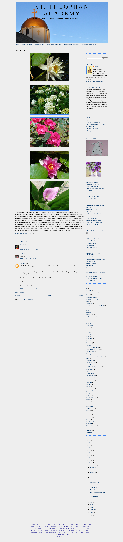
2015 (90, 448)
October (92, 470)
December (93, 465)
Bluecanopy (23, 263)
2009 (90, 463)
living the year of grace (92, 364)
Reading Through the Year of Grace (95, 124)
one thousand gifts (91, 375)
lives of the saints (91, 362)
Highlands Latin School (92, 247)
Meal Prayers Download (92, 186)
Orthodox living (90, 380)
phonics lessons (90, 389)
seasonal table (90, 408)
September (93, 472)
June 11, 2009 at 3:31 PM (28, 288)
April (91, 504)
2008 (90, 515)
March (92, 507)
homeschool (25, 235)
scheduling (33, 235)
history (88, 336)
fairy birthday (90, 325)
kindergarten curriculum (92, 347)
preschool (89, 395)
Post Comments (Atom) (28, 299)
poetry (88, 393)
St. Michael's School (91, 276)
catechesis (89, 303)
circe (87, 310)
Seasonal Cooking (39, 44)
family (88, 327)
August (92, 475)
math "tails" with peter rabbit (93, 367)
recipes (88, 402)
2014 (90, 450)
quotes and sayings (91, 397)
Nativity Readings (91, 373)
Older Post (81, 295)
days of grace (89, 319)
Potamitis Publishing (91, 268)
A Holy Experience (91, 201)
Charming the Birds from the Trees (95, 205)
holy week (89, 338)
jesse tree (88, 345)
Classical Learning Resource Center (95, 259)
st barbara (88, 415)
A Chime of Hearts (91, 198)
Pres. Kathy (23, 254)
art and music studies (91, 293)
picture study (89, 391)
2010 (90, 460)
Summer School (94, 496)
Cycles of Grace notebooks (93, 122)
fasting (88, 332)
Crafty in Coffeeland (91, 209)
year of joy (89, 430)
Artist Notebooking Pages (89, 44)
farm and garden (90, 330)
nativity (88, 371)
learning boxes (90, 354)
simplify (88, 413)
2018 (90, 440)
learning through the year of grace (95, 356)
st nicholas (89, 417)
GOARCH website (91, 261)
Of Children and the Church (93, 214)
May (91, 502)
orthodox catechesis (91, 378)
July (91, 477)
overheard (89, 382)
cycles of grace (90, 317)
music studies (89, 369)
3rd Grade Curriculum (92, 128)
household (89, 343)
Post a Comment (19, 292)
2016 (90, 445)
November (93, 467)
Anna (96, 66)
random (88, 399)
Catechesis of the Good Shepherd (95, 306)
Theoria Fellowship (91, 426)
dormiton (88, 323)
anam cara (89, 203)
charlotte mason (90, 308)
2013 (90, 453)
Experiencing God (94, 482)
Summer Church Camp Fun (97, 485)
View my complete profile (94, 81)
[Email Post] (33, 233)
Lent (87, 358)
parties (88, 386)
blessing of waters (91, 297)
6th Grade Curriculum (92, 126)
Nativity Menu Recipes (92, 184)
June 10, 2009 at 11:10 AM (29, 249)
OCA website (89, 265)
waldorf (88, 428)
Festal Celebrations (27, 44)
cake (87, 301)
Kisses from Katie (91, 212)
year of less (89, 432)
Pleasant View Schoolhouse (93, 216)
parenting (88, 384)
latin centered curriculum (93, 349)
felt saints (88, 334)
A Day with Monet (94, 487)
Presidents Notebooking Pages (71, 44)
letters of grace (90, 360)
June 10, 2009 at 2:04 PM (28, 259)
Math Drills (93, 490)
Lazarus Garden (90, 351)
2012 (90, 455)
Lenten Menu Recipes (92, 182)
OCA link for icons (91, 263)
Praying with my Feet (92, 218)
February (92, 509)
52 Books (88, 290)
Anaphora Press (90, 257)
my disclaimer (90, 120)
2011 (90, 458)
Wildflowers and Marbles (92, 225)
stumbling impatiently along (93, 220)
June (91, 480)
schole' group (89, 406)
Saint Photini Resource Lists (93, 270)
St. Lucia (88, 419)
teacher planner (90, 421)
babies (88, 295)
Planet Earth (93, 499)
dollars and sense (90, 321)
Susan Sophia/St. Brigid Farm (94, 222)
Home (17, 44)
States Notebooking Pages (54, 44)
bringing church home (92, 299)
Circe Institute (90, 207)
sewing (88, 410)
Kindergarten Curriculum (93, 131)
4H (87, 288)
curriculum (89, 314)
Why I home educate (91, 118)
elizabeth (22, 244)
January (92, 512)
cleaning (88, 312)
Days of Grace (96, 112)
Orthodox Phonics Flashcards (94, 133)
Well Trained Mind (91, 243)
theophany (89, 423)
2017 (90, 443)
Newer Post (18, 295)
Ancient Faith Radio (91, 241)
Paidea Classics (90, 245)
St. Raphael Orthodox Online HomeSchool (94, 279)
